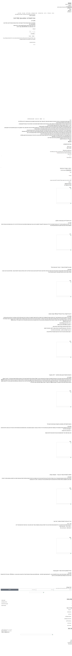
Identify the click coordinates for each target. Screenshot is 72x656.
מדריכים (69, 614)
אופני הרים (69, 623)
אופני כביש (69, 625)
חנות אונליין (69, 612)
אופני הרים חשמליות (67, 618)
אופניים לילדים (68, 621)
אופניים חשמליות (68, 616)
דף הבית (69, 609)
